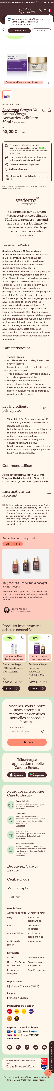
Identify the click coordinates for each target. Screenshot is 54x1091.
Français (12, 998)
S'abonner (27, 742)
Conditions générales (33, 927)
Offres (10, 957)
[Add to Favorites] (43, 110)
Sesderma (10, 110)
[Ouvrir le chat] (48, 1073)
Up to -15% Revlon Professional (16, 964)
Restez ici (41, 30)
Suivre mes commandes (34, 919)
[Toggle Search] (9, 10)
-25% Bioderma (36, 957)
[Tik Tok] (27, 1047)
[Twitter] (35, 1047)
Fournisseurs (34, 941)
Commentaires (15, 933)
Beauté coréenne (37, 970)
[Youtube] (44, 1047)
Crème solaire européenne (35, 964)
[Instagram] (9, 1047)
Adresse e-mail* (17, 727)
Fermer (49, 19)
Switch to (19, 30)
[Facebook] (18, 1047)
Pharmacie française (13, 972)
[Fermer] (51, 1043)
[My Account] (40, 10)
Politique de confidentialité (35, 935)
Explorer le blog (13, 544)
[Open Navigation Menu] (4, 10)
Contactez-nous (36, 912)
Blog (9, 917)
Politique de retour (18, 169)
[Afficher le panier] (45, 10)
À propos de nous (16, 912)
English (24, 998)
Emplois (11, 925)
